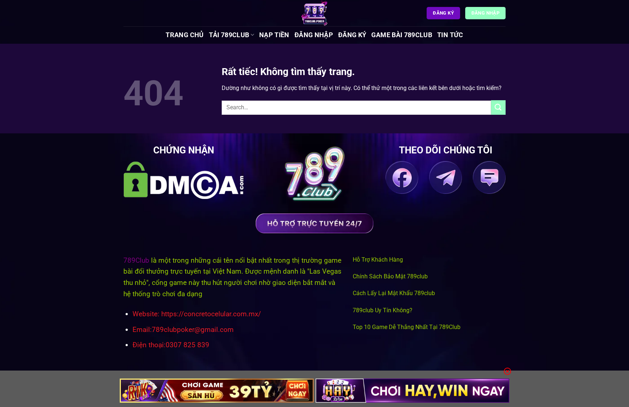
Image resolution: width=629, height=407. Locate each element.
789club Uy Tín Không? (382, 310)
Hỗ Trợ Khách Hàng (378, 259)
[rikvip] (217, 391)
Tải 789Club (229, 35)
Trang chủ (184, 35)
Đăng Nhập (313, 35)
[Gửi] (498, 107)
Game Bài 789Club (401, 35)
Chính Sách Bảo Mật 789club (390, 276)
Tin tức (450, 35)
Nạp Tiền (274, 35)
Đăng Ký (352, 35)
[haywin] (413, 391)
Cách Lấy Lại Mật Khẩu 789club (394, 293)
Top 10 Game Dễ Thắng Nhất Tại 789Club (406, 327)
